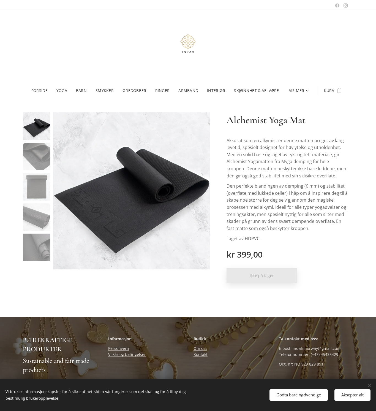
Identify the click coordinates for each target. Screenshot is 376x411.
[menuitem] (41, 91)
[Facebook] (337, 5)
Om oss (200, 348)
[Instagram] (345, 5)
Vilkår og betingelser (127, 354)
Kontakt (201, 354)
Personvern (118, 348)
